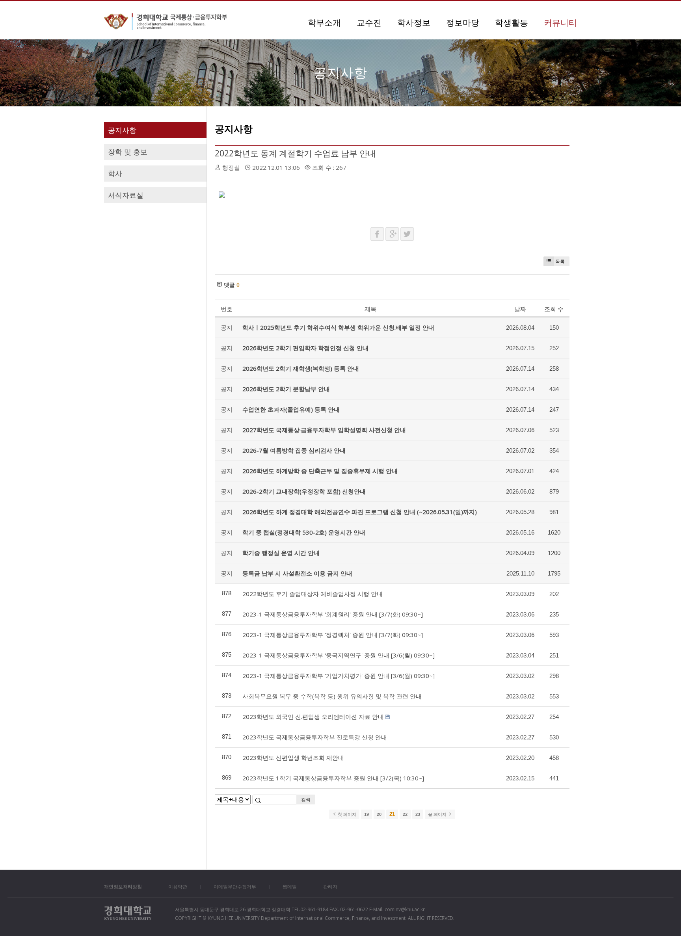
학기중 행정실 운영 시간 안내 (281, 553)
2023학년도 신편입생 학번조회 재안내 (293, 757)
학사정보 (413, 22)
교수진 (369, 22)
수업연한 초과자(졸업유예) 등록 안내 (291, 409)
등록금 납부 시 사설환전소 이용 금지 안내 (297, 573)
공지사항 (122, 130)
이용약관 (177, 886)
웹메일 (290, 886)
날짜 (520, 309)
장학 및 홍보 (127, 151)
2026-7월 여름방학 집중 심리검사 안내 (294, 450)
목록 (560, 261)
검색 (306, 799)
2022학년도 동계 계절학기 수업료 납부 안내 (295, 153)
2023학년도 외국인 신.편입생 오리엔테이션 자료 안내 (313, 717)
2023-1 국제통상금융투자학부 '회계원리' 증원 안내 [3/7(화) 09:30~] (332, 614)
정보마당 (462, 22)
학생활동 (511, 22)
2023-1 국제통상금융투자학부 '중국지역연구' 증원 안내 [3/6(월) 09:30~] (338, 655)
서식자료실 (125, 195)
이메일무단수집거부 (235, 886)
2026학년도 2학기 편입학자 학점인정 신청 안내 (305, 348)
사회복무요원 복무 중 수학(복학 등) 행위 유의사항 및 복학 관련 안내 (332, 696)
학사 (115, 173)
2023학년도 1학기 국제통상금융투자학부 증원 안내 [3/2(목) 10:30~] (333, 778)
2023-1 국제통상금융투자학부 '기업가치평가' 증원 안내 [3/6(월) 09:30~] (338, 676)
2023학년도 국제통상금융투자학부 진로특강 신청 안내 (314, 737)
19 (366, 814)
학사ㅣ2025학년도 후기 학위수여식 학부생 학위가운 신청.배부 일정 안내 (338, 327)
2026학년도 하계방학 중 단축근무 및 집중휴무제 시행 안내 (320, 471)
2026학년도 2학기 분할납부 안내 (286, 389)
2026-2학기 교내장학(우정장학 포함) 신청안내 (304, 491)
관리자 (330, 886)
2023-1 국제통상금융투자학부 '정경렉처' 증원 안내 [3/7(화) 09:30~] (332, 635)
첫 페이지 (346, 814)
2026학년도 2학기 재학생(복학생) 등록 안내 (300, 368)
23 (417, 814)
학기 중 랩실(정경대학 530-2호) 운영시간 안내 (303, 532)
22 (405, 814)
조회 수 (554, 309)
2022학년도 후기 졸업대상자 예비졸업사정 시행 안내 (312, 594)
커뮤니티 (560, 22)
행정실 (231, 167)
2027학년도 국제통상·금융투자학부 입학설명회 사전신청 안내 (324, 430)
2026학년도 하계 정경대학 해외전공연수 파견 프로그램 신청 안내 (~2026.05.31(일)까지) (359, 512)
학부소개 (324, 22)
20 (379, 814)
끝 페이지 (438, 814)
